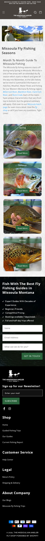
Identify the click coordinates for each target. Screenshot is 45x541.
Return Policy (8, 477)
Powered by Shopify (27, 536)
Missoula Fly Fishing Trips (13, 506)
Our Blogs (6, 500)
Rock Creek (17, 95)
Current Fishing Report (12, 442)
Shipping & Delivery (11, 483)
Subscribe (11, 400)
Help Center (7, 459)
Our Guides (7, 436)
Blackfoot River (24, 92)
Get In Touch (32, 356)
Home (5, 425)
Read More (22, 153)
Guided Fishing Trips (11, 430)
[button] (3, 12)
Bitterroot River (10, 92)
